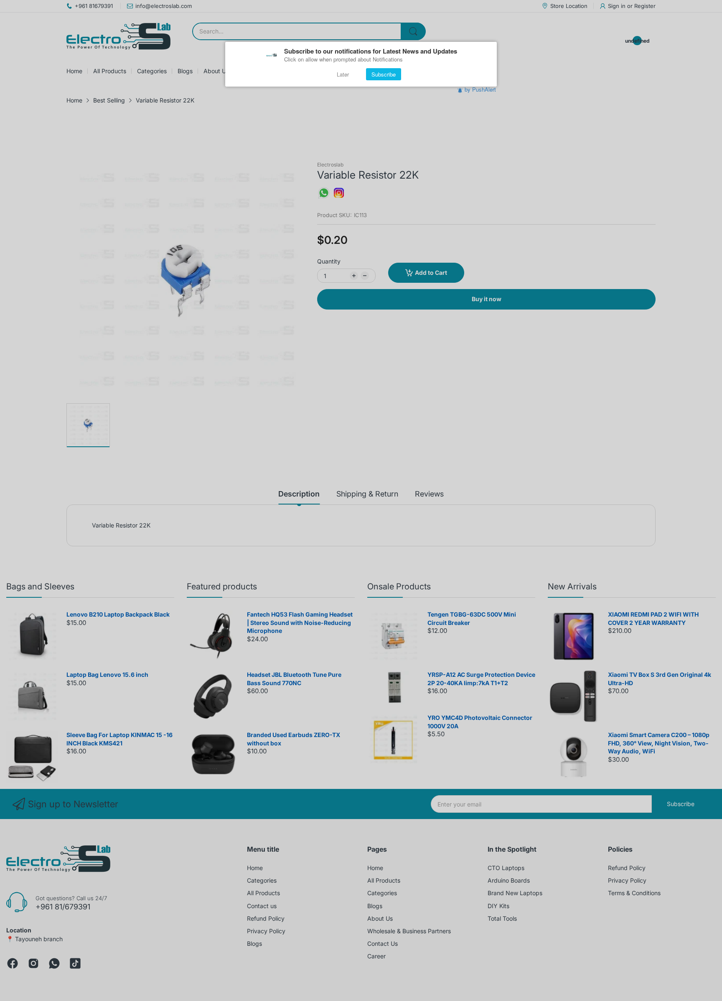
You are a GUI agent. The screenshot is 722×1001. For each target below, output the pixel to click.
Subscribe (383, 74)
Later (343, 74)
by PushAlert (480, 89)
